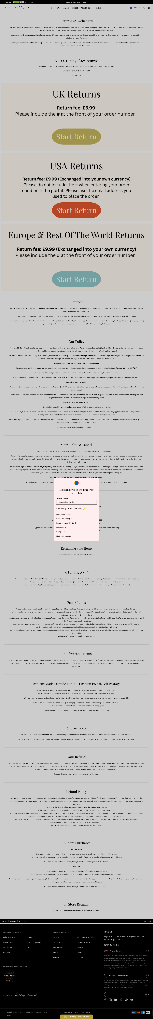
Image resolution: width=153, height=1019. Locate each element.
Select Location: (62, 498)
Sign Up (5, 921)
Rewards (13, 921)
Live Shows (22, 921)
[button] (94, 481)
